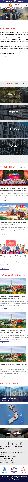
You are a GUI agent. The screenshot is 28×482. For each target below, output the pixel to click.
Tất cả (14, 159)
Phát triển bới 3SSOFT (14, 479)
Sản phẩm (9, 84)
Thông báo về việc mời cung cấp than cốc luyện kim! (13, 364)
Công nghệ (20, 84)
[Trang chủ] (14, 5)
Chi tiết (4, 57)
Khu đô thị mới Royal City (9, 398)
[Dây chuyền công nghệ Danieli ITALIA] (14, 19)
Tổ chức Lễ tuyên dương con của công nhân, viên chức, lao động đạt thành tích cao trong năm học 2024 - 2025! (13, 190)
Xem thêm (23, 167)
